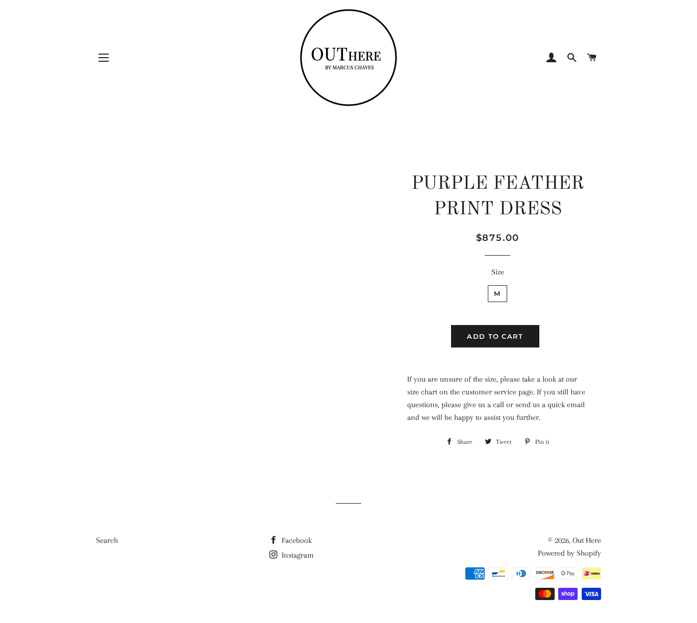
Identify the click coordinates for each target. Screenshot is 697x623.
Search (107, 540)
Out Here (586, 540)
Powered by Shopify (569, 553)
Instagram (297, 555)
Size (497, 272)
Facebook (296, 540)
